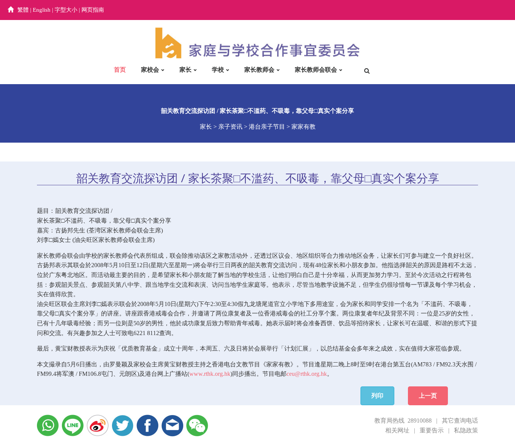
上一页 (428, 395)
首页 (120, 69)
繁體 (23, 10)
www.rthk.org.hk (209, 374)
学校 (218, 69)
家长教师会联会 (316, 69)
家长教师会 (259, 69)
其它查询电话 (460, 420)
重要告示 (432, 430)
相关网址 (397, 430)
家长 (185, 69)
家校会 (150, 69)
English (42, 10)
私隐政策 (466, 430)
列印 (377, 395)
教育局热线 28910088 (403, 420)
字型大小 (66, 10)
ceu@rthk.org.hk (307, 374)
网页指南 (92, 10)
